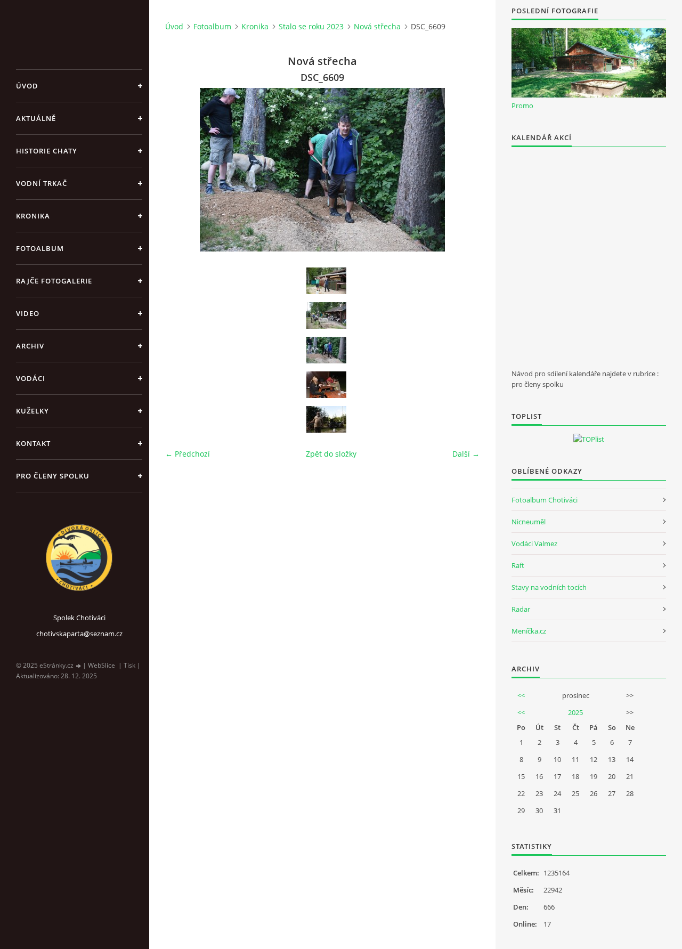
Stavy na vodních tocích (549, 587)
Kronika (33, 216)
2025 (575, 712)
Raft (518, 565)
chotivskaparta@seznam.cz (79, 633)
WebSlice (101, 665)
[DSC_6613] (326, 419)
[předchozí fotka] (182, 170)
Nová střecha (377, 26)
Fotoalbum (40, 248)
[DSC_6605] (326, 315)
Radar (521, 609)
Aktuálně (36, 118)
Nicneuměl (529, 521)
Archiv (30, 346)
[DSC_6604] (326, 280)
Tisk (129, 665)
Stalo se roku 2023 (311, 26)
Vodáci (30, 378)
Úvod (27, 86)
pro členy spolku (53, 476)
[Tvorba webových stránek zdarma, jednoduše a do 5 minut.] (79, 666)
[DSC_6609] (326, 350)
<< (521, 695)
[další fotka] (462, 170)
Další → (466, 454)
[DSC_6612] (326, 384)
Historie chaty (46, 151)
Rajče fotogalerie (54, 281)
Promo (522, 105)
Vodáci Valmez (534, 543)
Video (27, 313)
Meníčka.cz (529, 631)
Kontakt (33, 443)
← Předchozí (187, 454)
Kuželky (32, 411)
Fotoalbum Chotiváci (545, 500)
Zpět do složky (331, 454)
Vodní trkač (41, 183)
